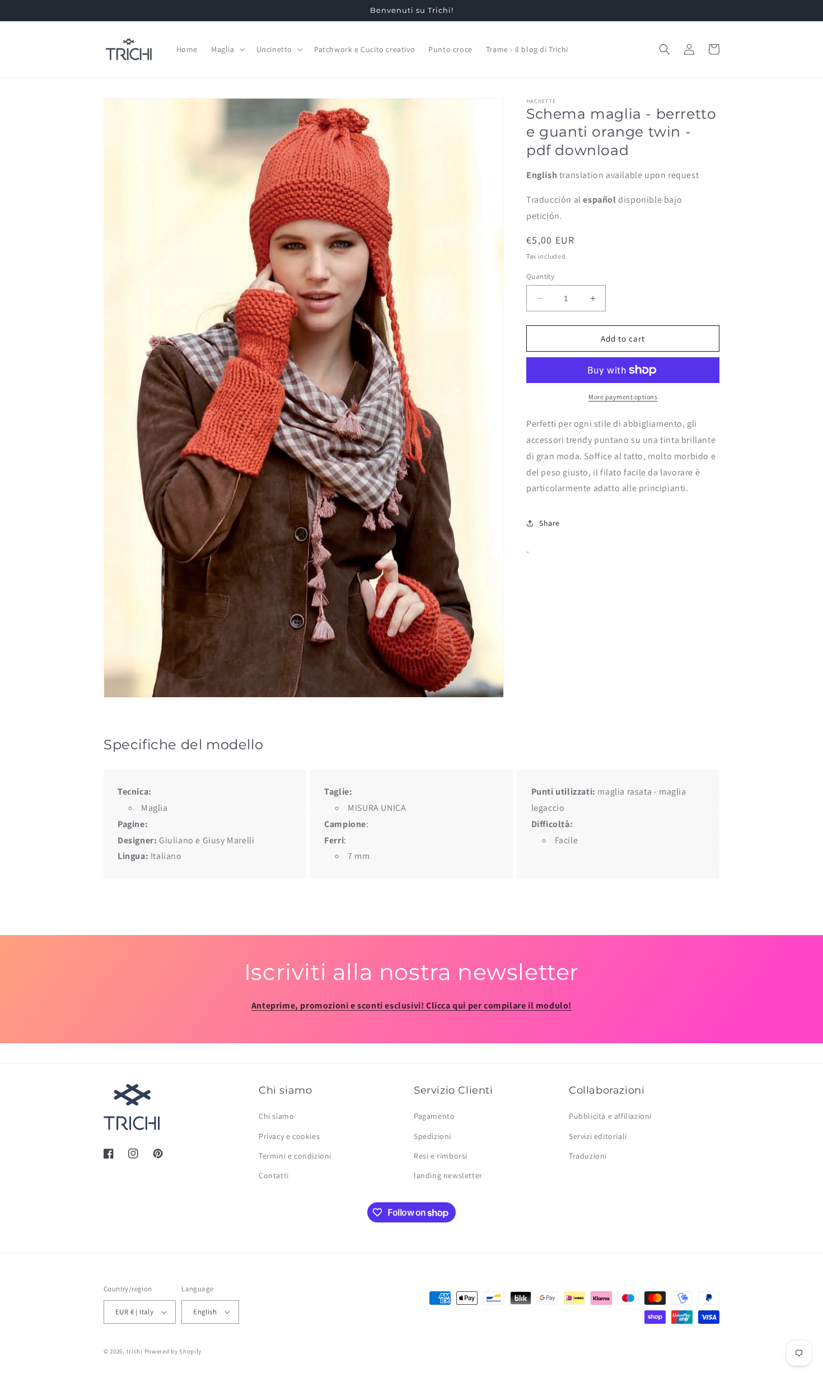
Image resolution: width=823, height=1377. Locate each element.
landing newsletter (448, 1175)
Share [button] (549, 523)
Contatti (274, 1175)
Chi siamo (276, 1116)
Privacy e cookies (289, 1136)
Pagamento (434, 1116)
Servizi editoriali (598, 1136)
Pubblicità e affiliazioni (610, 1116)
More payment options (622, 397)
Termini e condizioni (295, 1156)
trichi (135, 1351)
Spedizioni (432, 1136)
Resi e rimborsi (440, 1156)
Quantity (540, 276)
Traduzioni (588, 1156)
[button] (227, 49)
